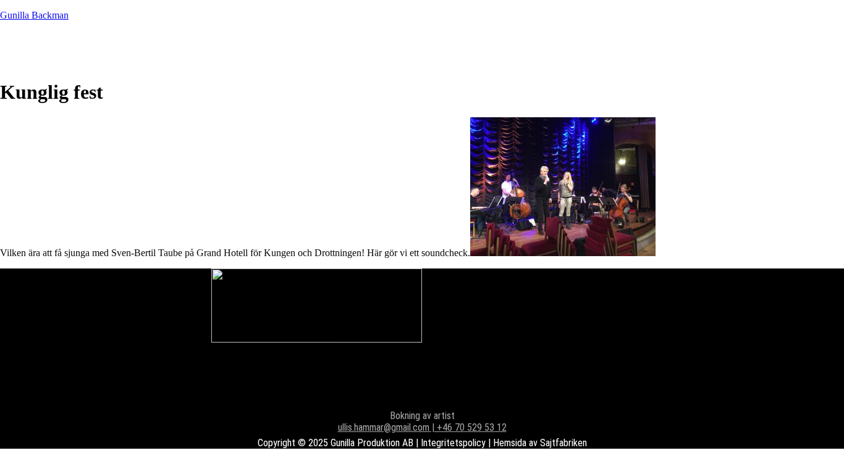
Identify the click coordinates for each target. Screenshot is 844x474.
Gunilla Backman (34, 15)
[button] (332, 49)
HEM (46, 49)
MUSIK (203, 49)
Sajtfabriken (563, 443)
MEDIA (275, 49)
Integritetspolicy (453, 443)
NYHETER (121, 49)
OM (332, 49)
